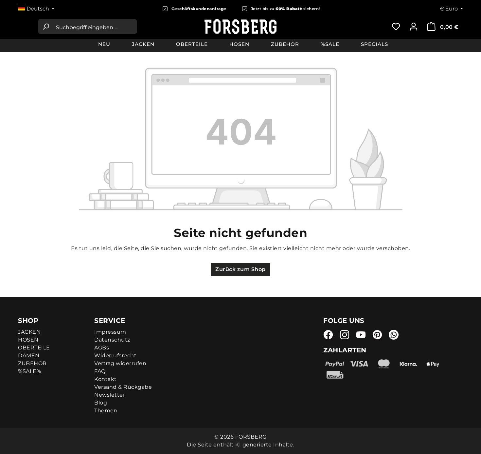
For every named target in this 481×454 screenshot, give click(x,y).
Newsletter (109, 395)
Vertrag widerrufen (120, 363)
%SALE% (29, 371)
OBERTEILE (34, 348)
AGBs (101, 348)
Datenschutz (112, 340)
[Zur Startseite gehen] (241, 26)
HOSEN (28, 340)
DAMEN (29, 355)
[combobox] (95, 26)
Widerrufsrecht (115, 355)
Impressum (110, 332)
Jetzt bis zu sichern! (285, 8)
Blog (100, 403)
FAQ (100, 371)
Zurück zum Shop (240, 269)
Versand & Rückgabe (123, 387)
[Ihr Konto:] (413, 26)
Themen (105, 410)
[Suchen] (45, 26)
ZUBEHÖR (32, 363)
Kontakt (105, 379)
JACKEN (29, 332)
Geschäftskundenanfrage (198, 8)
